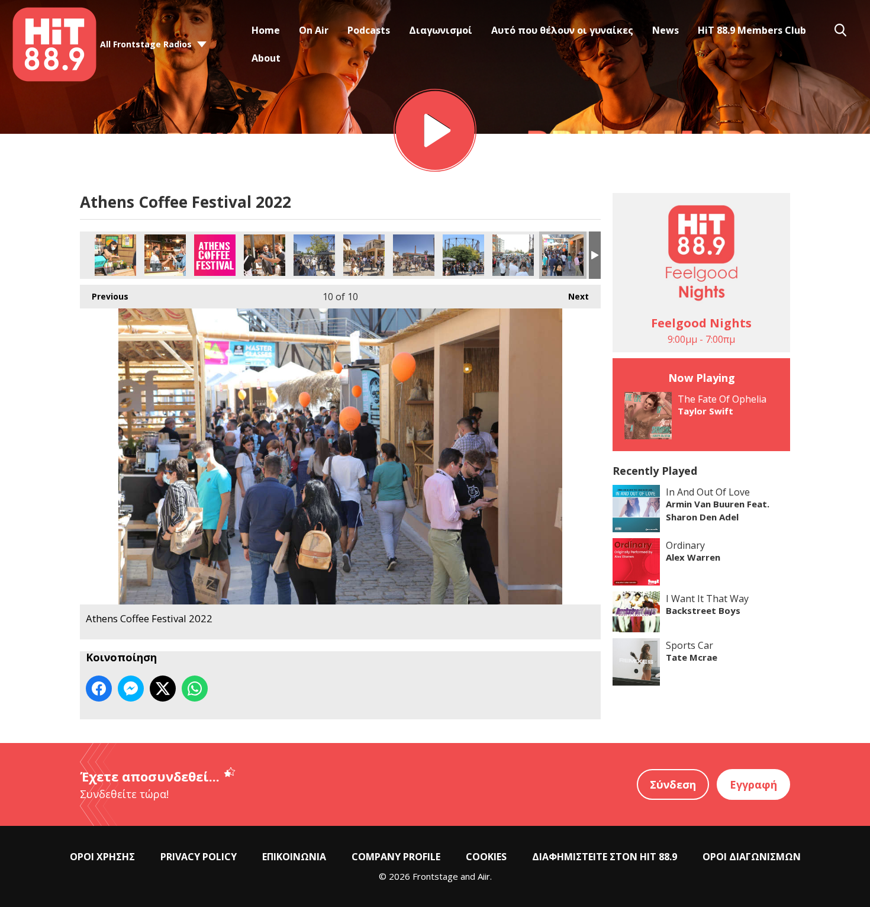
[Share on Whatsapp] (195, 689)
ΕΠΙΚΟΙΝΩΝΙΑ (294, 856)
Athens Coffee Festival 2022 (115, 255)
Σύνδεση (673, 784)
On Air (313, 30)
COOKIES (486, 856)
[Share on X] (163, 689)
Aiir (484, 876)
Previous (104, 296)
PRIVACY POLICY (198, 856)
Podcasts (368, 30)
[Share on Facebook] (99, 689)
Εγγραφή (753, 784)
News (665, 30)
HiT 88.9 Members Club (752, 30)
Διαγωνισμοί (440, 30)
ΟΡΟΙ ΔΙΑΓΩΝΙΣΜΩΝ (752, 856)
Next (572, 296)
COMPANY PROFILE (396, 856)
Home (266, 30)
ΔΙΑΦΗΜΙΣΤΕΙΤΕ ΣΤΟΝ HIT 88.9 (604, 856)
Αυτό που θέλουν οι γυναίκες (562, 30)
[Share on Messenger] (131, 689)
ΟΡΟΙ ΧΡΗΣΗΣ (102, 856)
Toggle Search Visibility (840, 30)
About (266, 58)
